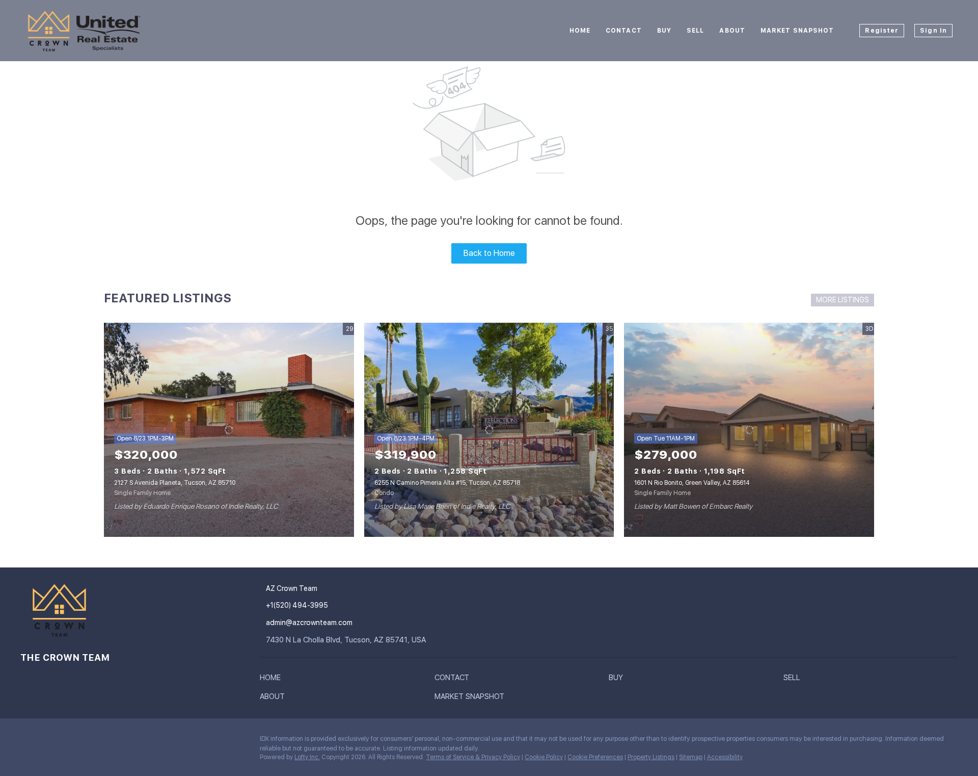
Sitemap (690, 757)
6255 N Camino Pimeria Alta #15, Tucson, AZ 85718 (447, 482)
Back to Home (489, 253)
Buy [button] (664, 30)
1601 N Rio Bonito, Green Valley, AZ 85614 (692, 482)
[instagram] (28, 741)
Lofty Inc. (307, 757)
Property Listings (651, 757)
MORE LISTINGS (842, 300)
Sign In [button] (933, 30)
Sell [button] (695, 30)
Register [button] (882, 30)
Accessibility (725, 757)
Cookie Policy (544, 757)
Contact (624, 30)
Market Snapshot (797, 30)
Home (579, 30)
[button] (273, 679)
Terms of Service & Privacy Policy (473, 757)
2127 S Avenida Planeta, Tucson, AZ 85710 (174, 482)
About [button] (732, 30)
